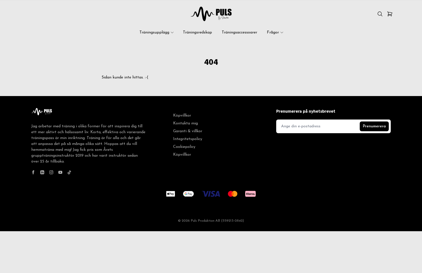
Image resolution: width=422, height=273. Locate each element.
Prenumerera (374, 126)
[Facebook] (33, 172)
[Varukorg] (390, 14)
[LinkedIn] (42, 172)
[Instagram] (51, 172)
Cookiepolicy (184, 147)
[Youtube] (60, 172)
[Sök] (380, 14)
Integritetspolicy (187, 139)
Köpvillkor (182, 116)
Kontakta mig (185, 123)
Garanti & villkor (187, 131)
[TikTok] (69, 172)
